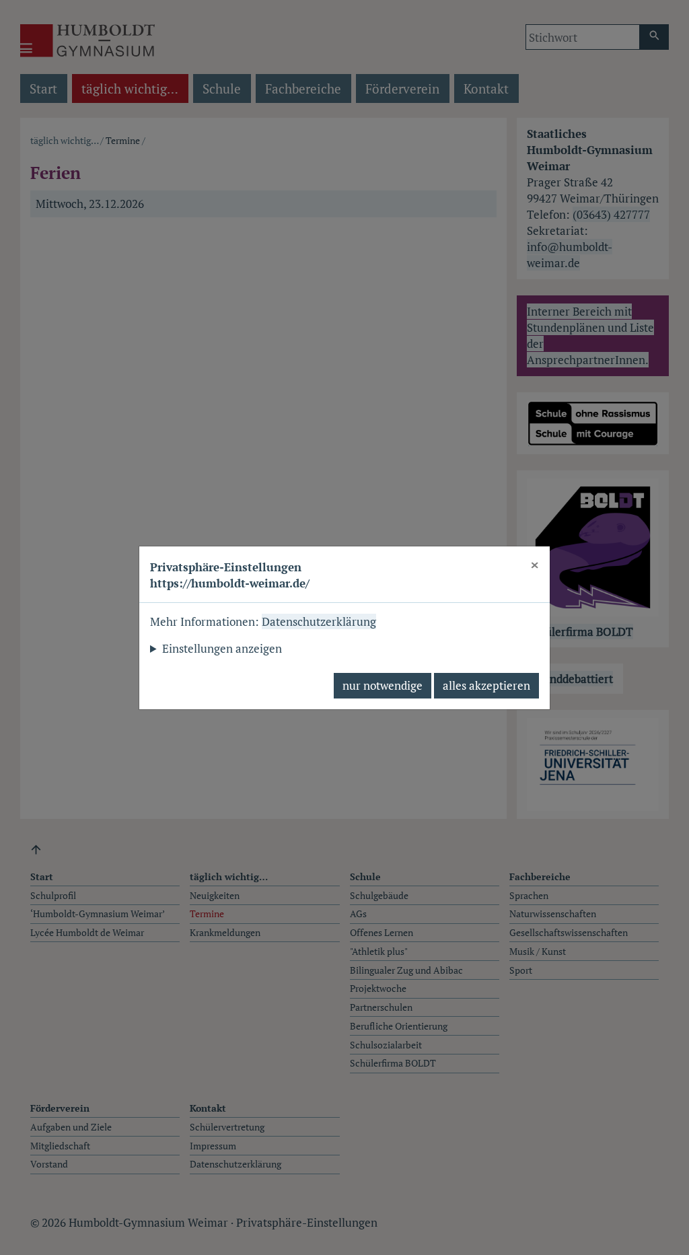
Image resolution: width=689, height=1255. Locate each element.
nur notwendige (382, 685)
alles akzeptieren (486, 685)
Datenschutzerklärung (319, 621)
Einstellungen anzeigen (222, 648)
